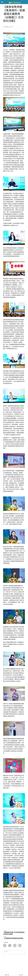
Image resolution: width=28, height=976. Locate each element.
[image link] (14, 1)
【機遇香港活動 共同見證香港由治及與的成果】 (13, 933)
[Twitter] (9, 945)
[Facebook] (4, 945)
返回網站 (6, 942)
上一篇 (4, 930)
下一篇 (4, 936)
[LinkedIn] (14, 945)
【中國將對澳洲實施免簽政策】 (13, 938)
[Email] (19, 945)
